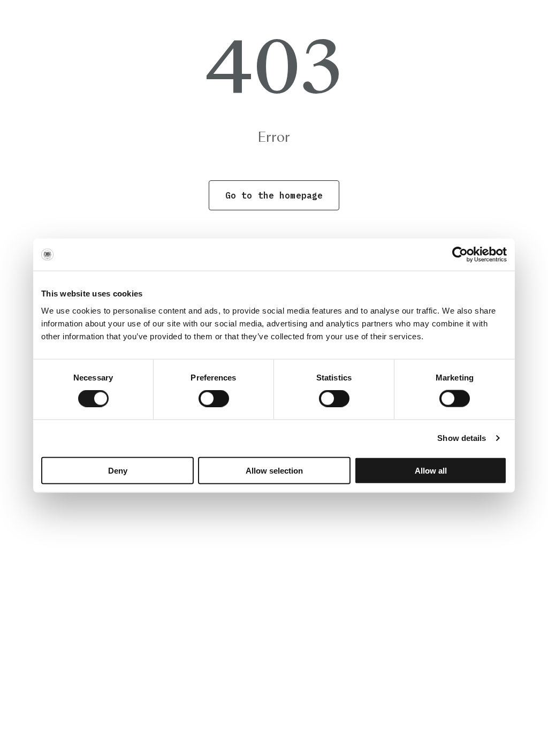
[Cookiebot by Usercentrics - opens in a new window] (460, 255)
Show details (461, 438)
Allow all (431, 470)
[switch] (214, 398)
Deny (117, 470)
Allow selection (274, 470)
